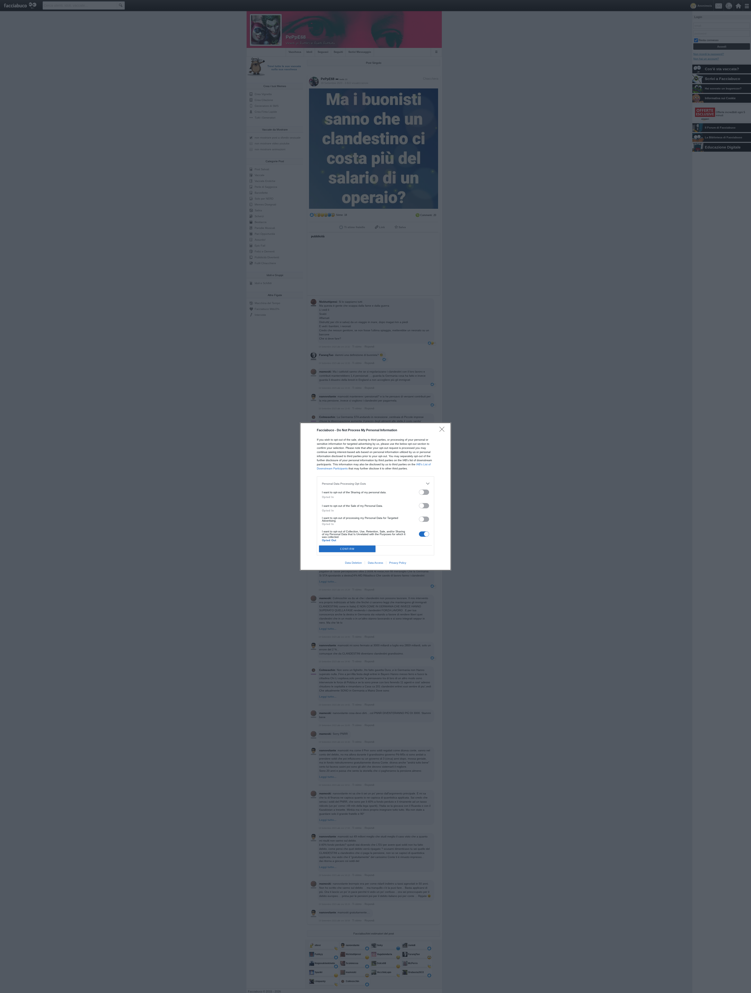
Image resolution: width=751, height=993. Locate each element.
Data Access (375, 562)
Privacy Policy (397, 562)
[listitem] (375, 484)
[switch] (424, 492)
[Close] (443, 430)
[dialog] (375, 496)
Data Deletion (353, 562)
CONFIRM (347, 548)
